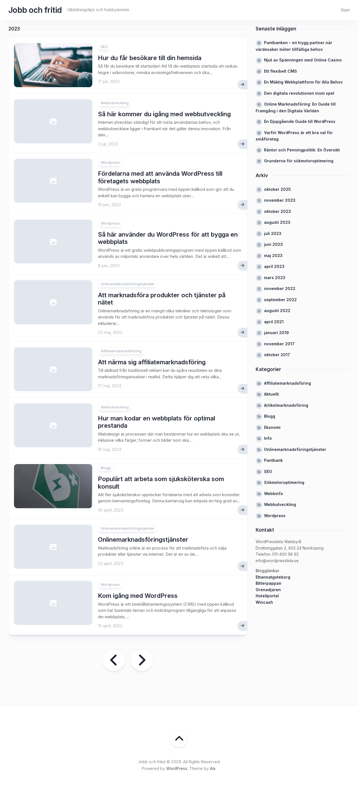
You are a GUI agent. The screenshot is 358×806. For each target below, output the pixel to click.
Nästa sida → (142, 660)
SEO (104, 46)
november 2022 (279, 288)
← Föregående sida (114, 660)
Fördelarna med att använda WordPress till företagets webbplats (160, 177)
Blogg (105, 467)
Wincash (264, 602)
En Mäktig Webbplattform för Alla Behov (303, 82)
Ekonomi (272, 427)
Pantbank (273, 460)
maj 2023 (273, 255)
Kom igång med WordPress (138, 595)
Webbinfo (273, 493)
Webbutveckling (115, 103)
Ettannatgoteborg (273, 577)
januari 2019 (276, 332)
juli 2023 (272, 233)
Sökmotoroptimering (284, 482)
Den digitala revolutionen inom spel (299, 93)
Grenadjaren (268, 589)
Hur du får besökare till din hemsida (149, 57)
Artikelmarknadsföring (286, 405)
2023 (14, 29)
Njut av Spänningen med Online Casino (303, 60)
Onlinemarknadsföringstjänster (128, 284)
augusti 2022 (277, 310)
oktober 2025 (277, 189)
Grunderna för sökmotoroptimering (298, 160)
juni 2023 (273, 244)
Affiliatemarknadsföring (121, 351)
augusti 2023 (277, 222)
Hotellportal (267, 595)
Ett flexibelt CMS (280, 71)
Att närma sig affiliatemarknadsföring (152, 362)
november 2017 (279, 343)
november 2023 (279, 200)
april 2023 (274, 266)
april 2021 (274, 321)
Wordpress (110, 162)
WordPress (176, 768)
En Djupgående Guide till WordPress (299, 121)
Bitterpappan (268, 583)
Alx (213, 768)
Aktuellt (271, 394)
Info (268, 438)
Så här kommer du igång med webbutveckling (164, 114)
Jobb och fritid (35, 10)
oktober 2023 (277, 211)
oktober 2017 (277, 354)
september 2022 (280, 299)
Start (345, 10)
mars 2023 (274, 277)
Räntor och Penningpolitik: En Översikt (302, 150)
